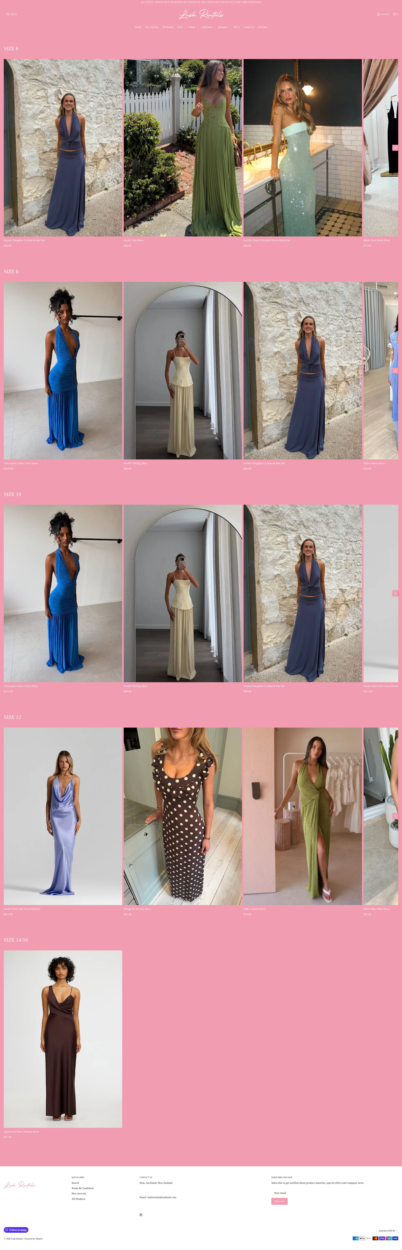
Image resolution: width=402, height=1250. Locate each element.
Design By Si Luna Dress (137, 908)
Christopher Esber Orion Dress (21, 463)
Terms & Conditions (83, 1188)
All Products (78, 1198)
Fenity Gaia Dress (134, 240)
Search (75, 1182)
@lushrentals (147, 1190)
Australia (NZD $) (387, 1231)
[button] (181, 27)
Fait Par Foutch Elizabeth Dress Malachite (267, 240)
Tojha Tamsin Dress (254, 908)
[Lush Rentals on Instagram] (141, 1215)
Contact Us (146, 1204)
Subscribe (279, 1201)
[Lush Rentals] (201, 14)
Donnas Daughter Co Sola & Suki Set (24, 240)
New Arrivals (79, 1193)
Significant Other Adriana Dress (21, 1131)
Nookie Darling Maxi (135, 463)
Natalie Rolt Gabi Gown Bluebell (22, 908)
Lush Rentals (17, 1239)
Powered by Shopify (33, 1239)
